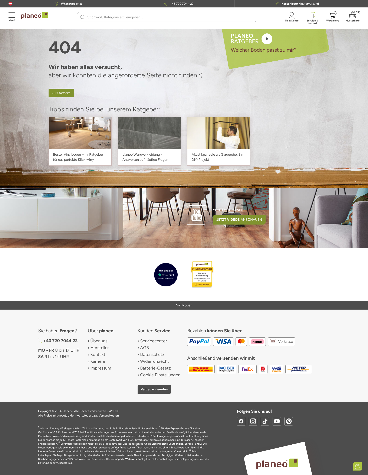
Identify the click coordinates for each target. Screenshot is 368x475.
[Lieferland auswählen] (10, 4)
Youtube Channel (229, 210)
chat (71, 3)
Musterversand (300, 3)
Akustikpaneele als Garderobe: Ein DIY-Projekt (217, 157)
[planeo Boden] (277, 463)
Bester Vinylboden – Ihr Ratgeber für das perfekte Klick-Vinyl (78, 157)
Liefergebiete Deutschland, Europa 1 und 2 (177, 443)
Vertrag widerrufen (154, 389)
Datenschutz (152, 354)
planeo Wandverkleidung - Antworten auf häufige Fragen (145, 157)
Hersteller (99, 347)
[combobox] (169, 17)
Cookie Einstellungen (160, 374)
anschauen (239, 220)
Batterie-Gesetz (155, 368)
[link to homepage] (34, 15)
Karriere (97, 361)
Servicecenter (153, 340)
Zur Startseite (61, 93)
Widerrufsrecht (154, 361)
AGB (144, 347)
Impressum (100, 368)
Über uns (98, 340)
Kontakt (97, 354)
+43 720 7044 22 (182, 3)
